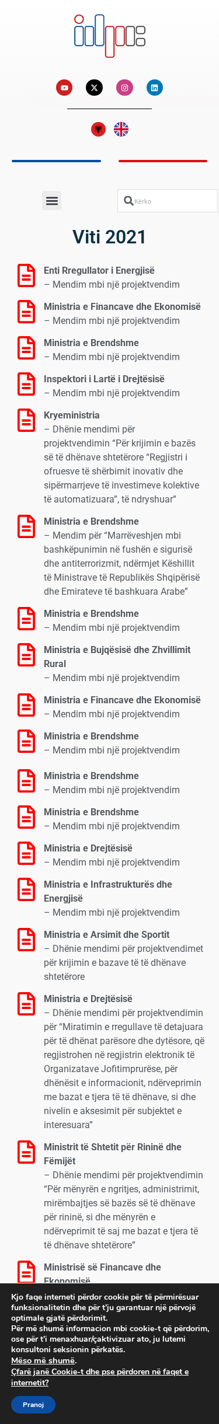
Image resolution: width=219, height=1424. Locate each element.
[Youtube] (64, 87)
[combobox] (167, 200)
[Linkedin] (155, 87)
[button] (51, 200)
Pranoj (33, 1404)
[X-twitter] (94, 87)
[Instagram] (124, 87)
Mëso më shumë (43, 1360)
